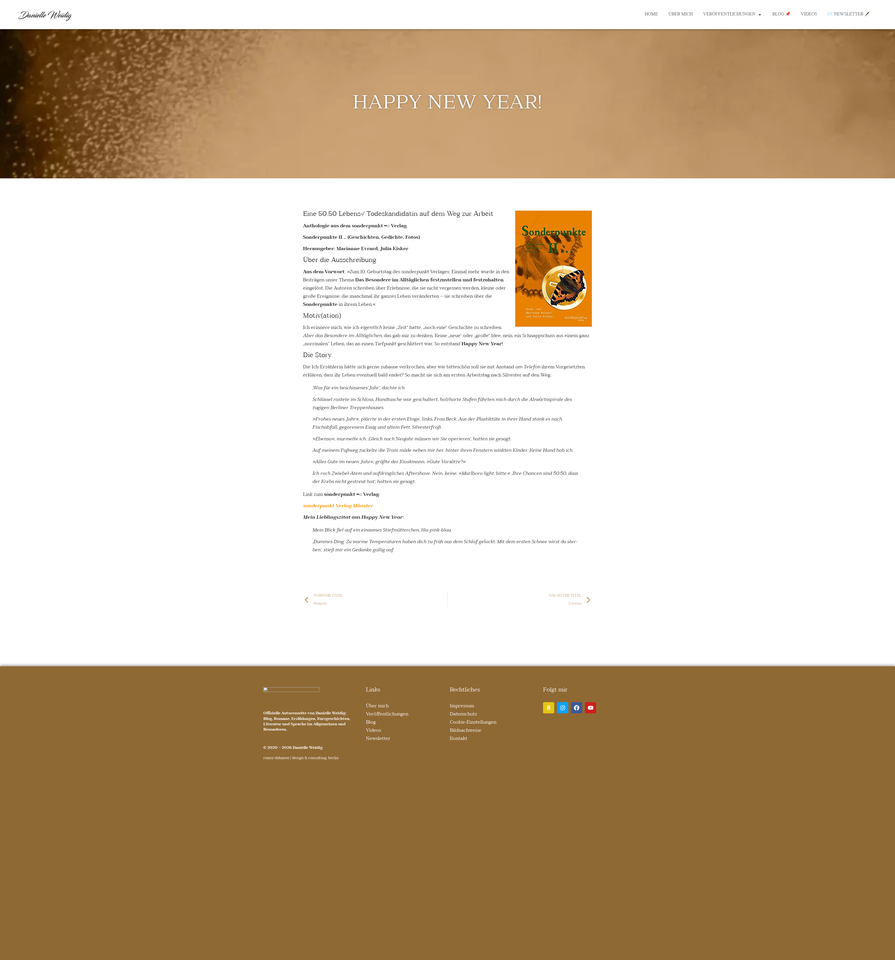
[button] (10, 949)
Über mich (680, 14)
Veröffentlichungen (729, 14)
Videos (809, 14)
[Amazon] (548, 707)
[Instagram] (562, 707)
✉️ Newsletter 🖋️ (848, 14)
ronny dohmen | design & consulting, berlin (301, 758)
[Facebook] (576, 707)
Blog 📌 (781, 14)
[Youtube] (590, 707)
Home (651, 14)
